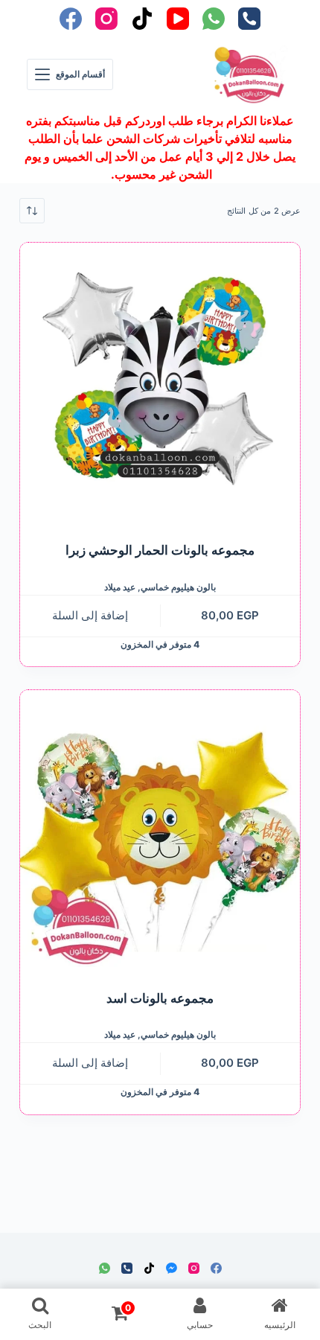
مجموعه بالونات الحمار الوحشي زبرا (160, 550)
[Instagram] (106, 18)
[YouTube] (178, 18)
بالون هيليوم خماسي (178, 587)
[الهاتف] (249, 18)
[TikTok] (142, 18)
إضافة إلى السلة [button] (90, 615)
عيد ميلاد (119, 587)
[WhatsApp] (213, 18)
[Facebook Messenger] (171, 1268)
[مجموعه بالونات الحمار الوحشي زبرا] (160, 383)
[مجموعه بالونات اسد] (160, 830)
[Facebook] (71, 18)
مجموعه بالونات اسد (160, 998)
